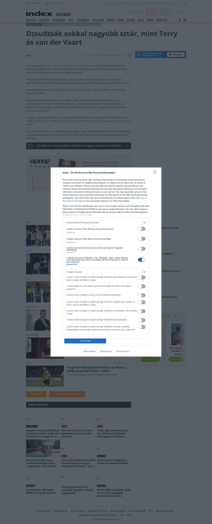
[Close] (156, 173)
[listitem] (106, 222)
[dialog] (106, 262)
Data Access (106, 351)
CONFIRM (85, 341)
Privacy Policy (122, 351)
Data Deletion (90, 351)
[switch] (142, 229)
